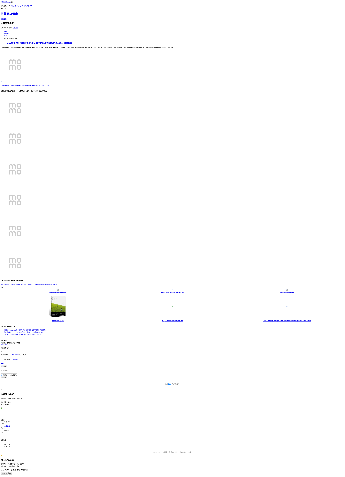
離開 (10, 473)
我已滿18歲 (4, 473)
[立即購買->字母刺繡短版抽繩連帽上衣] (58, 290)
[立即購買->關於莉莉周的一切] (58, 318)
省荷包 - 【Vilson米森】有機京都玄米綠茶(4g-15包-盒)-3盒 (22, 334)
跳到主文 (3, 19)
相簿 (5, 31)
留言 (17, 354)
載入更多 (3, 366)
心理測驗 (15, 359)
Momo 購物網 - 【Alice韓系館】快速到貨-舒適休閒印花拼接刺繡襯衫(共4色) (25, 284)
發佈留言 (3, 377)
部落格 (6, 33)
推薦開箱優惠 (9, 14)
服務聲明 (189, 452)
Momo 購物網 (53, 284)
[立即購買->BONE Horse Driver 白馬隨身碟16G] (172, 290)
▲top (2, 363)
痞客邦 (14, 354)
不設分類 (15, 28)
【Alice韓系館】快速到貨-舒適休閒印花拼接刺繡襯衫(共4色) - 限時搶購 (38, 43)
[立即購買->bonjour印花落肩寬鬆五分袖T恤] (172, 306)
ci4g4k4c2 (4, 344)
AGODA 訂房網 (44, 85)
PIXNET (159, 452)
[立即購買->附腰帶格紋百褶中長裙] (287, 290)
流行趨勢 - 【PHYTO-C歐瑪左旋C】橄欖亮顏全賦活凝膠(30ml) (24, 332)
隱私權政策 (183, 452)
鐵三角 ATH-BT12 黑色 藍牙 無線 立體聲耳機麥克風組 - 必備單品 (25, 330)
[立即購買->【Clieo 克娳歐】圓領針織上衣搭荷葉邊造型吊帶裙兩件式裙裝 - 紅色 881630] (287, 306)
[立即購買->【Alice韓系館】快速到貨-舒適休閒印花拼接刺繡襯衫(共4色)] (15, 78)
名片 (5, 35)
